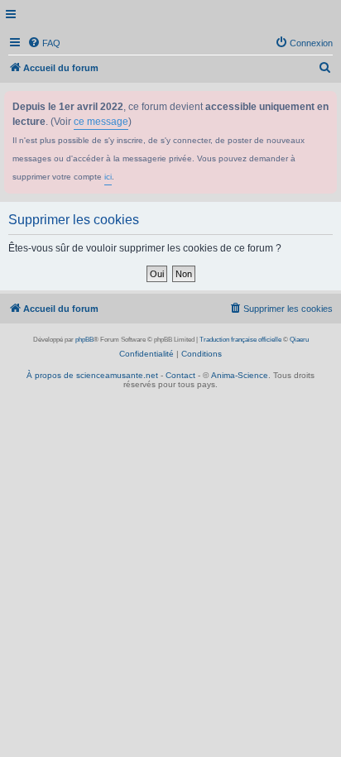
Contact (180, 375)
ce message (101, 121)
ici (108, 176)
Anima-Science (239, 375)
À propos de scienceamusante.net (92, 375)
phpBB (84, 339)
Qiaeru (299, 339)
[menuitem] (43, 43)
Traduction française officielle (240, 339)
